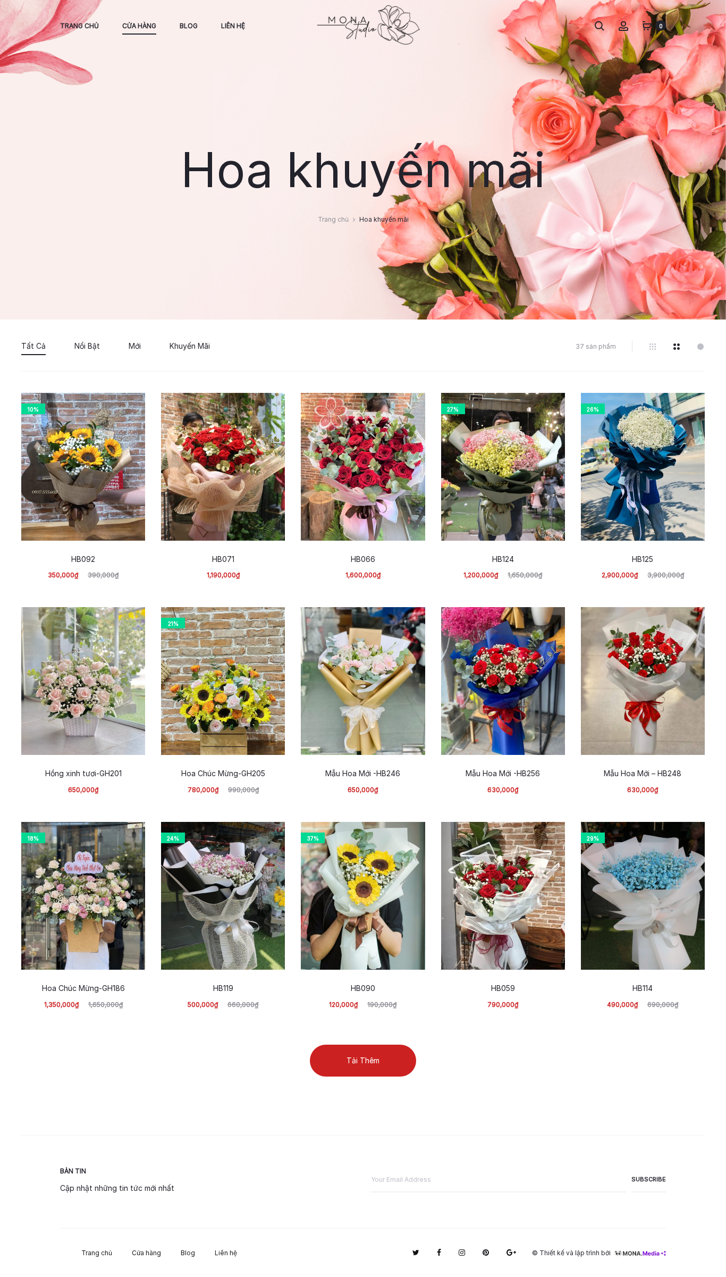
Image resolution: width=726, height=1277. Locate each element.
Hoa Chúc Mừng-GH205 (223, 773)
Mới (135, 345)
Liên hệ (233, 26)
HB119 (223, 988)
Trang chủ (79, 26)
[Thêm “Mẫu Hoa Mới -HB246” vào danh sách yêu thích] (412, 620)
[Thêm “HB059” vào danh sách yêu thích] (551, 835)
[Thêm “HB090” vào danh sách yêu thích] (412, 835)
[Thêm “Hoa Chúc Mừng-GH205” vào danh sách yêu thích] (271, 620)
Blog (189, 26)
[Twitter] (415, 1252)
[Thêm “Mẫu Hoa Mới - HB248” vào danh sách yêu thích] (691, 620)
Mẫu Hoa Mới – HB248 (642, 773)
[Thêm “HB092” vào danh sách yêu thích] (132, 406)
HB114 (642, 988)
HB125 (642, 559)
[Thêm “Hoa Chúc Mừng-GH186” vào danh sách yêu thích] (132, 835)
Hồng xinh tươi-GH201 (83, 773)
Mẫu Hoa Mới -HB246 (362, 773)
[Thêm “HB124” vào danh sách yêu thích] (551, 406)
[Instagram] (462, 1252)
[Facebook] (439, 1252)
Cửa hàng (139, 26)
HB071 (223, 559)
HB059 (503, 988)
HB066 (363, 559)
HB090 (363, 988)
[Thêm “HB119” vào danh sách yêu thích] (271, 835)
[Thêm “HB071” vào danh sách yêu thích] (271, 406)
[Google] (511, 1252)
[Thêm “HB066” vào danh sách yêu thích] (412, 406)
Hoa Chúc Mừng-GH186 (83, 988)
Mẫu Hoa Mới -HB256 (503, 773)
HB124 (503, 559)
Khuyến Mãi (190, 345)
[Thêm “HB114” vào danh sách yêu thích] (691, 835)
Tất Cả (33, 345)
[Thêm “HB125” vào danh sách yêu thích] (691, 406)
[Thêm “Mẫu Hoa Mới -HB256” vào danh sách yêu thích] (551, 620)
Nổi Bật (87, 345)
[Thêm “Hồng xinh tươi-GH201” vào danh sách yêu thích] (132, 620)
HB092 (83, 559)
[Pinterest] (486, 1252)
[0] (647, 25)
